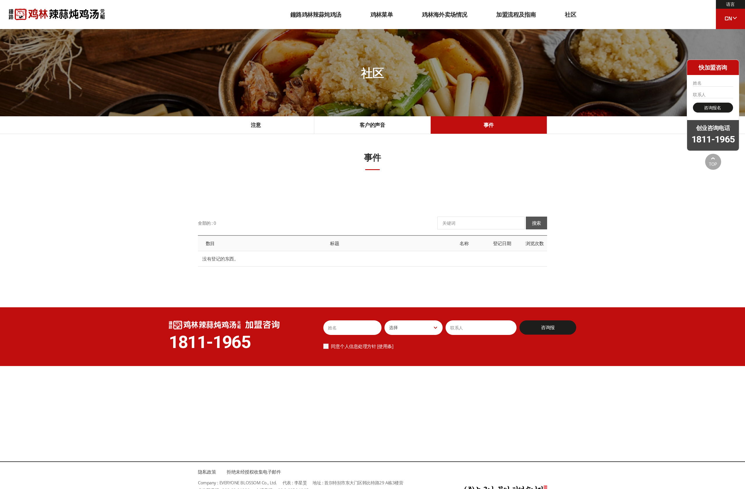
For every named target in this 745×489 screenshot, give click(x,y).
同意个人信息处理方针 (353, 346)
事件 (489, 124)
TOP (713, 164)
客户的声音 (372, 124)
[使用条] (385, 346)
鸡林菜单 (381, 14)
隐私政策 (207, 472)
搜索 (536, 223)
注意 (256, 124)
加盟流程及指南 (516, 14)
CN (730, 12)
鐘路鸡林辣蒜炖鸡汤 (315, 14)
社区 (570, 14)
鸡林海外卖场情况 (444, 14)
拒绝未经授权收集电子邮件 (254, 472)
